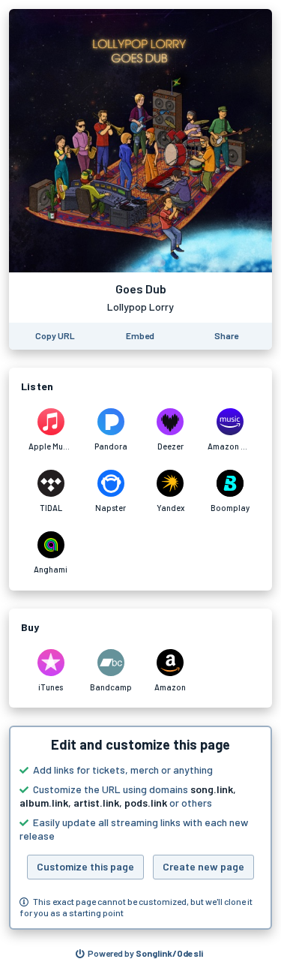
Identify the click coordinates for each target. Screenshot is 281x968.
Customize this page (85, 866)
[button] (140, 827)
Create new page (203, 866)
